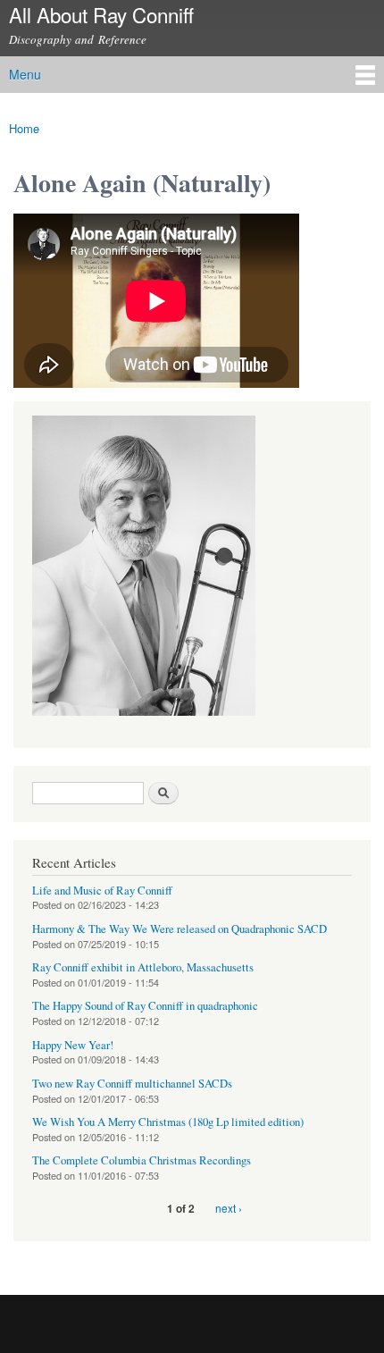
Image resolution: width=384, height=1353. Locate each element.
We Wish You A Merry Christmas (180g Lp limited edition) (168, 1122)
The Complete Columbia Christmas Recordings (141, 1160)
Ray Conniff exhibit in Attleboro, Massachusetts (143, 967)
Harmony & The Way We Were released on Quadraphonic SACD (179, 929)
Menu (25, 74)
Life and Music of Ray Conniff (102, 890)
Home (24, 128)
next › (228, 1207)
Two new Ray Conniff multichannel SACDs (132, 1083)
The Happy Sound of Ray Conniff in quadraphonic (145, 1005)
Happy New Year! (72, 1045)
